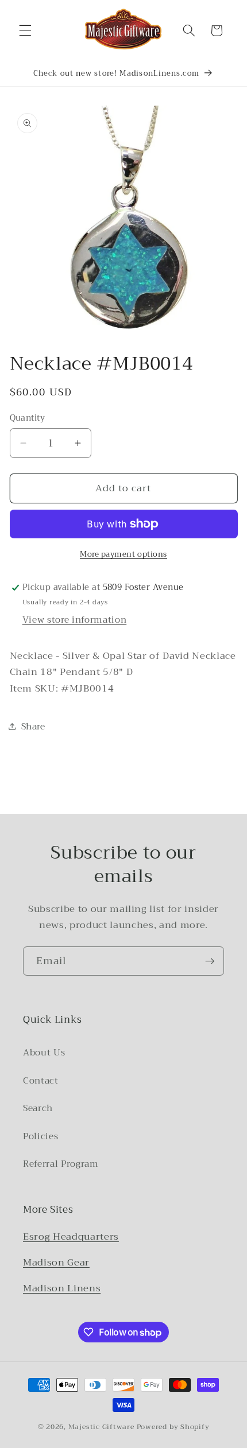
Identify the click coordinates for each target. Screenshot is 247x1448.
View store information (74, 619)
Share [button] (33, 726)
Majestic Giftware (101, 1426)
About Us (44, 1052)
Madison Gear (56, 1262)
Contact (41, 1080)
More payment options (123, 554)
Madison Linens (62, 1288)
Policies (40, 1136)
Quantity (27, 419)
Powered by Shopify (173, 1426)
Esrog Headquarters (71, 1236)
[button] (25, 30)
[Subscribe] (209, 961)
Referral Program (61, 1163)
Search (38, 1108)
